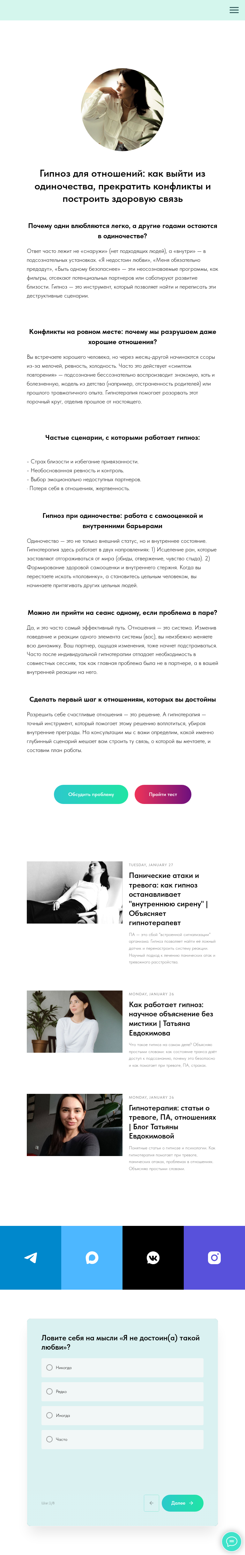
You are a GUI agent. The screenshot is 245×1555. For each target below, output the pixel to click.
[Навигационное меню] (234, 10)
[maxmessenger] (91, 1258)
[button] (91, 794)
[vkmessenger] (153, 1258)
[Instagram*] (214, 1258)
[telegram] (30, 1258)
